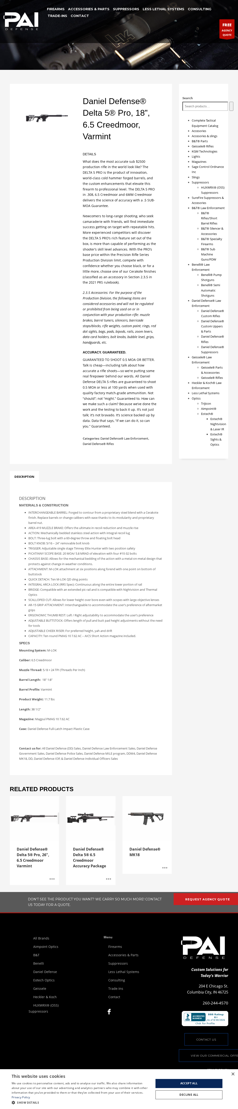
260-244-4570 (215, 1003)
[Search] (231, 106)
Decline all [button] (188, 1095)
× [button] (233, 1074)
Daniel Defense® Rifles (98, 444)
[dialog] (119, 1089)
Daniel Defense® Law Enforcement (124, 438)
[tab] (24, 476)
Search (187, 98)
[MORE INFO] (52, 879)
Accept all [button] (189, 1083)
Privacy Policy (21, 1097)
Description (24, 477)
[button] (81, 1103)
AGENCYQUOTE (227, 29)
